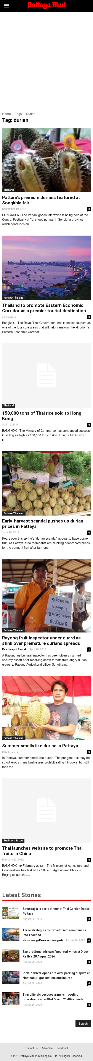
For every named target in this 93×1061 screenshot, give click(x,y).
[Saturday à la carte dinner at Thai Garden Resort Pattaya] (10, 912)
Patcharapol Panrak (14, 649)
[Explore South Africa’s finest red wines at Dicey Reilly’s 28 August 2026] (10, 955)
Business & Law (13, 840)
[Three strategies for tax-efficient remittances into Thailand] (10, 934)
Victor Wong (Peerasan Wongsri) (43, 940)
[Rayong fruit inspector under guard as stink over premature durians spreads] (46, 595)
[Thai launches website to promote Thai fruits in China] (46, 810)
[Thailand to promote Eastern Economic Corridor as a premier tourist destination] (46, 268)
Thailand (8, 189)
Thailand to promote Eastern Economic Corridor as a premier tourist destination (44, 308)
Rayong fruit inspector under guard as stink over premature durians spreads (41, 640)
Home (6, 113)
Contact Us (31, 1048)
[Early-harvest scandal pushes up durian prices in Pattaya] (46, 483)
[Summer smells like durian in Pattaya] (46, 708)
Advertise (47, 1048)
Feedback (63, 1048)
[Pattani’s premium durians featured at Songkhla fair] (46, 160)
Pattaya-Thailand (13, 297)
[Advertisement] (46, 60)
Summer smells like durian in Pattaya (40, 745)
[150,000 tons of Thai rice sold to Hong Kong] (46, 375)
